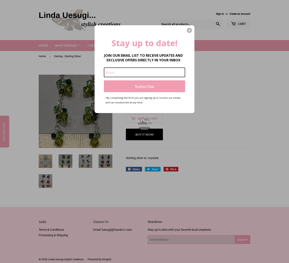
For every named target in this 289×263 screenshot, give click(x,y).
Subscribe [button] (144, 86)
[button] (189, 30)
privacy (144, 129)
